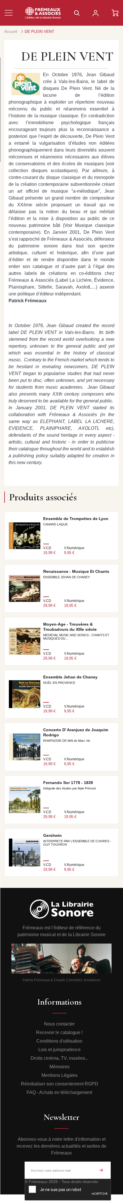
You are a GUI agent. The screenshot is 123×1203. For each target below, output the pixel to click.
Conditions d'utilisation (59, 1041)
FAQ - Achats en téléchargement (59, 1092)
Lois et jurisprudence (59, 1049)
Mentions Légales (59, 1075)
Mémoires (59, 1066)
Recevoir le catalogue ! (59, 1032)
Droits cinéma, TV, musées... (59, 1058)
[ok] (101, 1170)
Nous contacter (59, 1023)
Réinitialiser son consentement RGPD (59, 1083)
